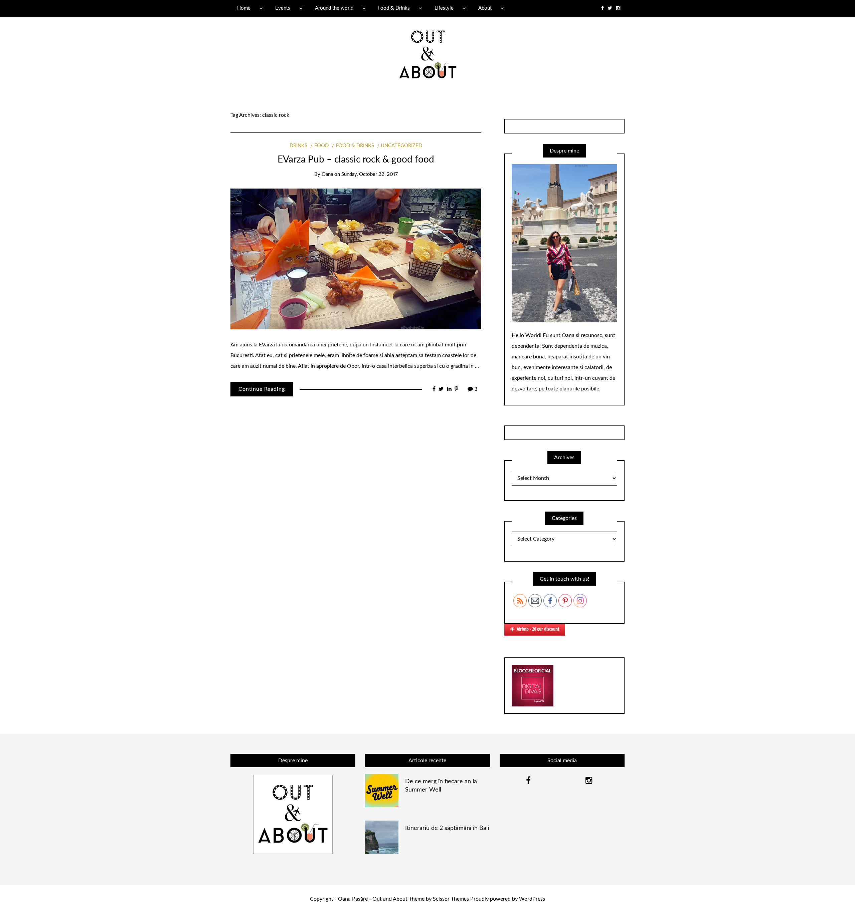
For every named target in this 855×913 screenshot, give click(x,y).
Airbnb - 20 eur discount (538, 629)
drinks (298, 145)
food (321, 145)
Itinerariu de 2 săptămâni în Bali (447, 828)
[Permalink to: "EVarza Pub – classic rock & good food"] (355, 258)
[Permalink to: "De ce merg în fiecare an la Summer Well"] (381, 790)
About (485, 8)
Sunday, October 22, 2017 (369, 174)
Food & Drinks (394, 8)
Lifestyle (444, 8)
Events (282, 8)
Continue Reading (261, 389)
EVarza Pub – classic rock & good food (356, 159)
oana (327, 174)
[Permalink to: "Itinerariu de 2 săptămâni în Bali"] (381, 837)
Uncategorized (401, 145)
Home (243, 8)
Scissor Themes (451, 899)
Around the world (334, 8)
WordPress (532, 899)
